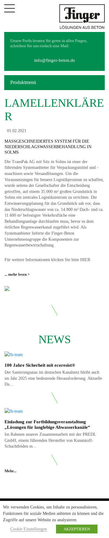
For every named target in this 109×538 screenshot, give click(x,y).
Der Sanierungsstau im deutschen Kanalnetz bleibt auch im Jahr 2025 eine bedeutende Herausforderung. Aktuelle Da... (53, 378)
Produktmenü (23, 82)
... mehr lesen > (17, 274)
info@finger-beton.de (54, 60)
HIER (85, 259)
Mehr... (11, 471)
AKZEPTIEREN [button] (77, 529)
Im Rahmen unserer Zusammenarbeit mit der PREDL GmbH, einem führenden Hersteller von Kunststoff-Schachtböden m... (50, 440)
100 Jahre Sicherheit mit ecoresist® (40, 365)
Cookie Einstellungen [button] (28, 529)
